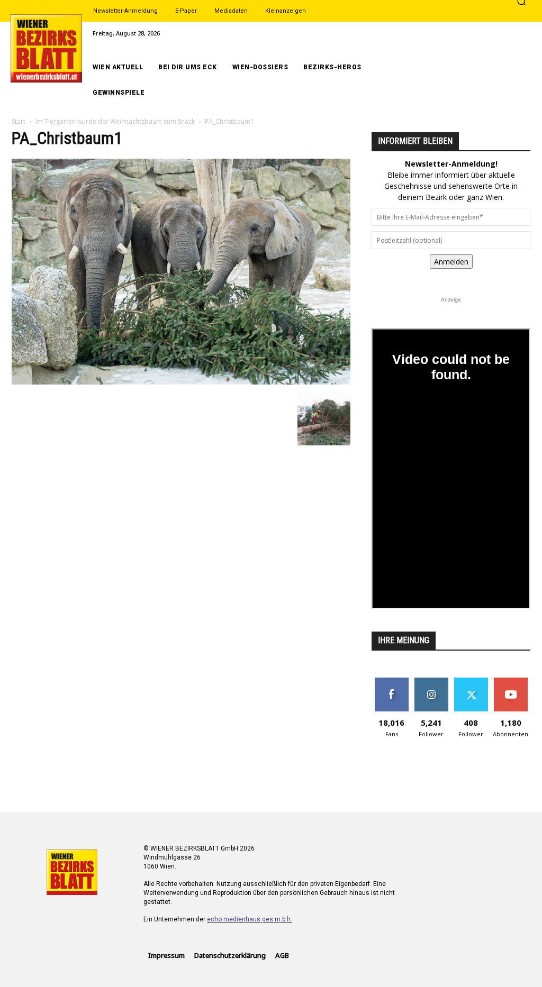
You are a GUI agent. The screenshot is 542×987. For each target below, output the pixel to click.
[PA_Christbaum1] (181, 381)
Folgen (431, 682)
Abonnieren (510, 682)
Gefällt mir (391, 682)
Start (18, 121)
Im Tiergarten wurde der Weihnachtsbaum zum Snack (115, 121)
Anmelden (451, 262)
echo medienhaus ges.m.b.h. (249, 919)
